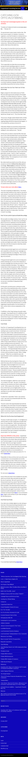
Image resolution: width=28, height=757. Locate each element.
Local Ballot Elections (6, 628)
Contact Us (3, 601)
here (16, 492)
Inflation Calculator (5, 623)
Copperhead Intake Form (6, 604)
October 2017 (4, 721)
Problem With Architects (6, 653)
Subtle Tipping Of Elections (7, 671)
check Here (19, 562)
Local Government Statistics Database (10, 631)
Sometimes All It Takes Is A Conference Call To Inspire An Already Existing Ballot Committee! (13, 667)
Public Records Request (6, 661)
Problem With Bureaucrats (7, 656)
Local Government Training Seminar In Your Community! (14, 633)
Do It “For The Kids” (5, 609)
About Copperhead (5, 581)
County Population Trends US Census (10, 607)
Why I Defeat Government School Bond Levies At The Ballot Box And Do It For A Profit (13, 694)
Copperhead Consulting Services (11, 8)
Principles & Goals (5, 651)
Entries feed (3, 743)
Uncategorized (4, 730)
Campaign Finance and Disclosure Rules (10, 596)
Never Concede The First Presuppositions (10, 639)
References (3, 664)
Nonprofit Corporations (6, 641)
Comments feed (4, 745)
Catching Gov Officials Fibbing (8, 599)
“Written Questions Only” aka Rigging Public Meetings (13, 576)
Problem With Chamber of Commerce (9, 659)
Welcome (3, 691)
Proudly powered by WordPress (7, 755)
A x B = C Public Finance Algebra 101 (9, 579)
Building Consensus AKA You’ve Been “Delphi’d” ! (12, 593)
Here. (19, 187)
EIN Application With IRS (6, 617)
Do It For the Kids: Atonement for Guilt (10, 612)
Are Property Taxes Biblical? (7, 584)
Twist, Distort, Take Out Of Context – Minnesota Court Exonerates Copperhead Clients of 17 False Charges (14, 683)
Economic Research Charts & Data (9, 615)
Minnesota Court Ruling (6, 636)
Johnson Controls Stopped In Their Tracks (11, 625)
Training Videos (4, 680)
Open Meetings (4, 644)
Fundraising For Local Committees (9, 620)
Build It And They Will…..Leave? (8, 591)
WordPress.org (4, 748)
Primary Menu (26, 8)
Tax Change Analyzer (6, 673)
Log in (2, 740)
